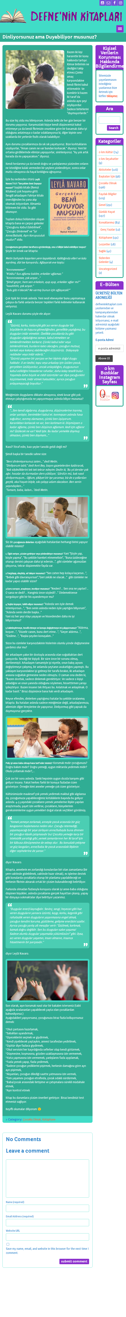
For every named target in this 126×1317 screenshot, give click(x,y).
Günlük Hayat (107, 211)
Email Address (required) (20, 1216)
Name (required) (15, 1202)
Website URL (13, 1230)
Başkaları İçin (107, 176)
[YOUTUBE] (102, 3)
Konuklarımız (106, 222)
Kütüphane (48, 1119)
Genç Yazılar (107, 229)
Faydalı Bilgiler (108, 194)
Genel (102, 205)
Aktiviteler (105, 169)
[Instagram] (121, 3)
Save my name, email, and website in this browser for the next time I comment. (47, 1251)
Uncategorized (108, 268)
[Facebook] (114, 3)
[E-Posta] (108, 3)
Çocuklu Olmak (32, 1119)
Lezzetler (104, 244)
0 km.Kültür (106, 152)
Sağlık (102, 251)
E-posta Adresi (104, 340)
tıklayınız (112, 96)
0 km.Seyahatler (108, 159)
